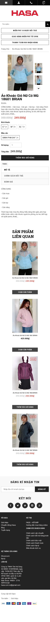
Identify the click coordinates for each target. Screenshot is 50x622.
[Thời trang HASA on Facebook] (10, 505)
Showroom (5, 556)
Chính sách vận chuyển (35, 533)
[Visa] (3, 603)
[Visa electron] (8, 603)
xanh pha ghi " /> (10, 138)
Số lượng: (5, 145)
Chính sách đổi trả (13, 176)
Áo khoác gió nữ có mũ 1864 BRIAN (25, 393)
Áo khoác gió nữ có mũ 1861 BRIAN (25, 335)
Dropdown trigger (19, 2)
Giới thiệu (4, 523)
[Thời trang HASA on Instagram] (31, 505)
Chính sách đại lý (32, 546)
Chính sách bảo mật (34, 540)
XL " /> (22, 127)
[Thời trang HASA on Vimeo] (24, 505)
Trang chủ (5, 49)
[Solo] (29, 603)
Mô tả (7, 170)
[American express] (24, 603)
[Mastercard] (14, 603)
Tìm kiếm (4, 598)
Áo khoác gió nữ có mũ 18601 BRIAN (25, 278)
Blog (3, 528)
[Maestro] (19, 603)
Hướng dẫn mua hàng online (37, 525)
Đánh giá (8, 182)
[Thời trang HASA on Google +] (38, 505)
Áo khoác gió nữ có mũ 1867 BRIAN (25, 450)
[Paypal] (35, 603)
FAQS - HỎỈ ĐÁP (32, 523)
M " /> (13, 127)
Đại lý (3, 559)
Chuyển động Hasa (8, 525)
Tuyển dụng (5, 530)
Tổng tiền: (5, 152)
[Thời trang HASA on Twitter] (17, 505)
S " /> (4, 127)
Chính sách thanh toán (34, 543)
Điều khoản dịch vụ (33, 548)
